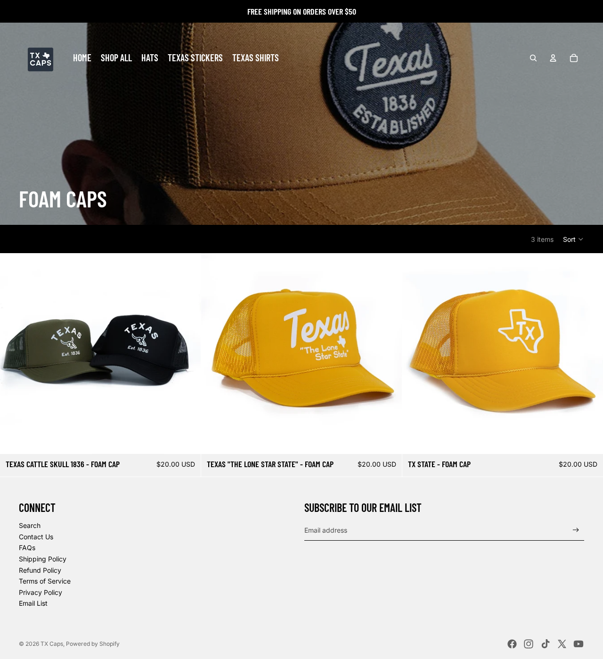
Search (30, 525)
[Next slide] (186, 353)
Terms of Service (45, 581)
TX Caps (52, 643)
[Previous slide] (14, 353)
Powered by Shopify (93, 643)
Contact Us (36, 537)
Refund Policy (40, 570)
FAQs (27, 548)
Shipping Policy (42, 559)
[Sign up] (576, 530)
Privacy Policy (40, 592)
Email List (33, 603)
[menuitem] (82, 58)
